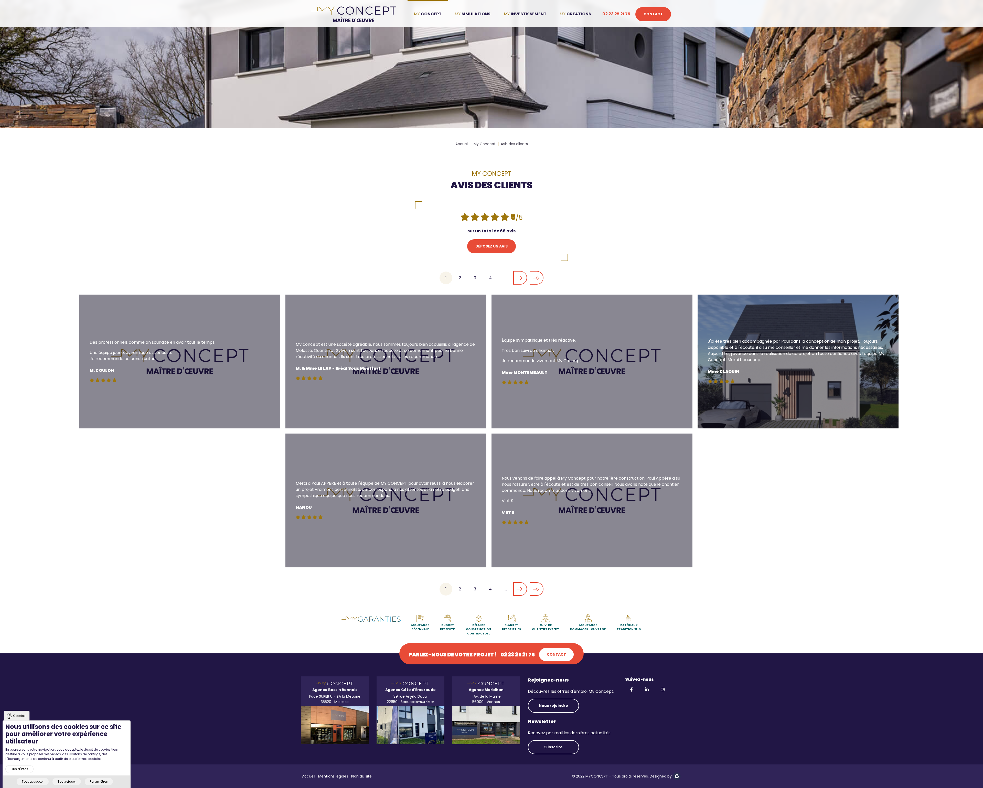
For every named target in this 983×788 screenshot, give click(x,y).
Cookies (19, 716)
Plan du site (361, 776)
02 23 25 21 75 (616, 14)
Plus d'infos (19, 769)
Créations (579, 14)
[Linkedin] (647, 689)
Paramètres (99, 781)
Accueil (308, 776)
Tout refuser (67, 781)
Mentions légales (333, 776)
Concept (431, 14)
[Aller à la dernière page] (536, 278)
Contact (653, 14)
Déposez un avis (491, 246)
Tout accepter (33, 781)
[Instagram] (663, 689)
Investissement (529, 14)
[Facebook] (632, 689)
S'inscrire (553, 747)
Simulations (476, 14)
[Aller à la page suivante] (520, 278)
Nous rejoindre (553, 705)
